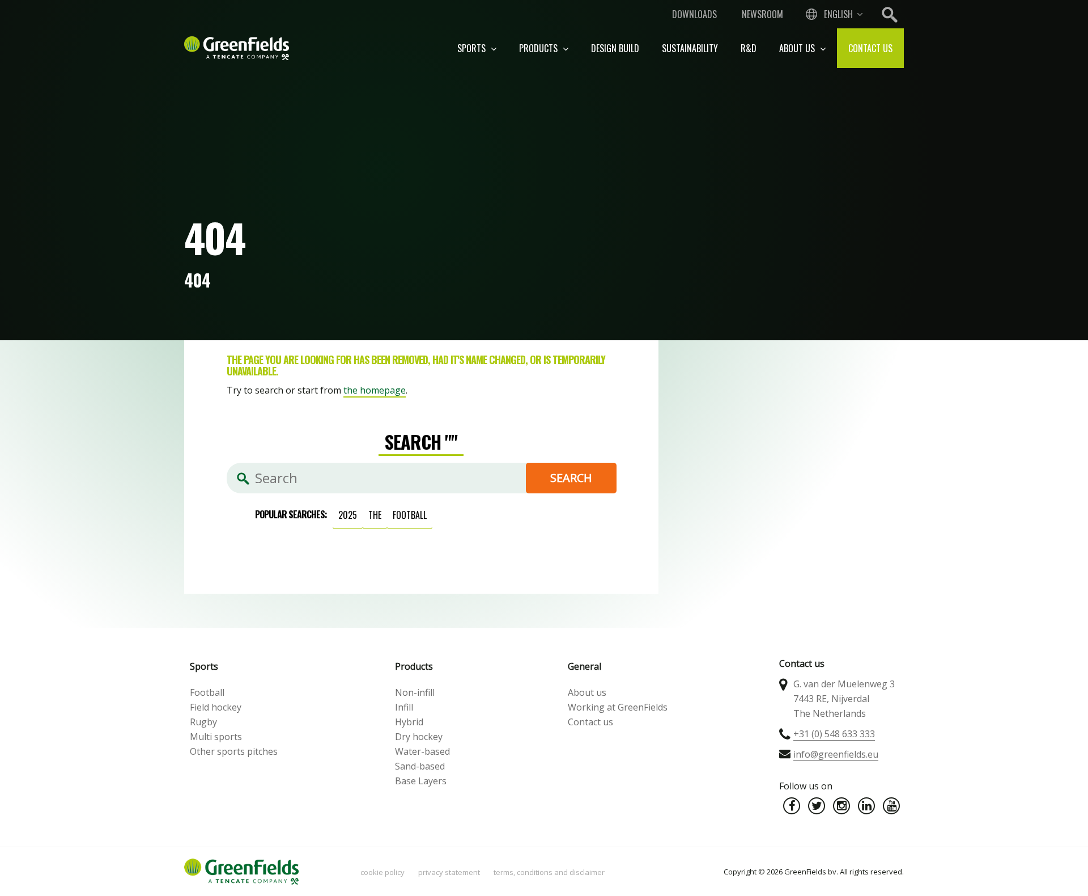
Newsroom (762, 14)
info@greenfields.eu (835, 754)
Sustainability (690, 48)
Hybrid (409, 722)
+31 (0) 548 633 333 (834, 734)
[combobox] (833, 14)
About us (798, 48)
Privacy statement (449, 872)
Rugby (203, 722)
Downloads (694, 14)
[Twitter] (816, 805)
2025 (347, 515)
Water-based (422, 751)
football (410, 515)
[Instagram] (841, 805)
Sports (472, 48)
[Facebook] (791, 805)
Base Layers (421, 781)
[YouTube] (891, 805)
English (838, 14)
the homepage (374, 390)
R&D (748, 48)
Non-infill (415, 692)
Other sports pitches (234, 751)
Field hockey (215, 707)
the (374, 515)
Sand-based (420, 766)
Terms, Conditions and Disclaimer (549, 872)
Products (539, 48)
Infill (404, 707)
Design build (615, 48)
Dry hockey (419, 736)
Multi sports (216, 736)
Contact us (870, 48)
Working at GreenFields (618, 707)
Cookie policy (382, 872)
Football (207, 692)
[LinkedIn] (866, 805)
